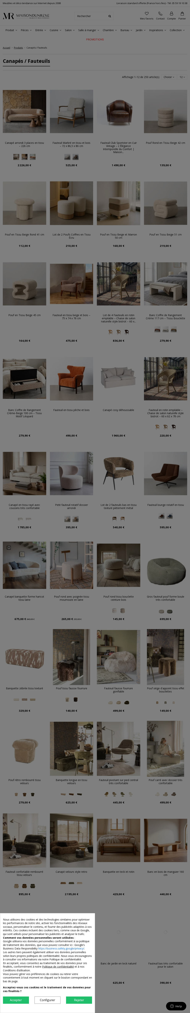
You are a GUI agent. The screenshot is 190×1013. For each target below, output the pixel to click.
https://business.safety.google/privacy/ (61, 948)
